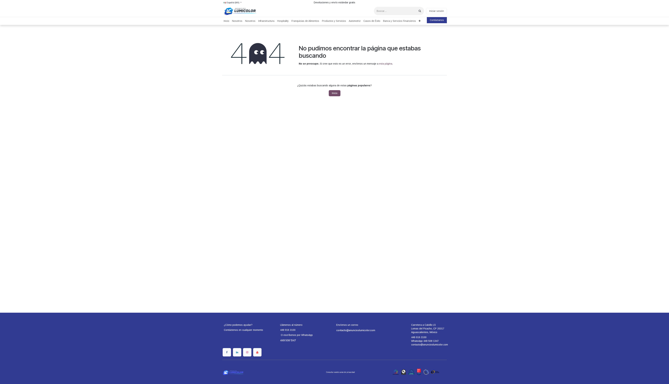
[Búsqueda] (420, 11)
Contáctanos (437, 20)
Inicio (334, 93)
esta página (385, 63)
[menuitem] (226, 21)
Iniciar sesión (436, 11)
